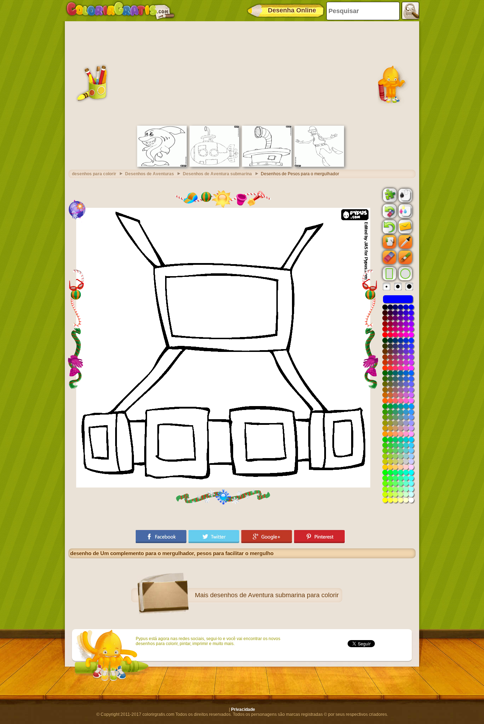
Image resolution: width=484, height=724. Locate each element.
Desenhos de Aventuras (149, 173)
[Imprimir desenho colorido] (404, 210)
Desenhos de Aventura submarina (217, 173)
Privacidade (243, 709)
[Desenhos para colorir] (120, 10)
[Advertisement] (242, 72)
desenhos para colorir (94, 173)
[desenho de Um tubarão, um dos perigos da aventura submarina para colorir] (162, 165)
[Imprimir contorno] (404, 194)
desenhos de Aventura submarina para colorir (274, 595)
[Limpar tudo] (389, 211)
